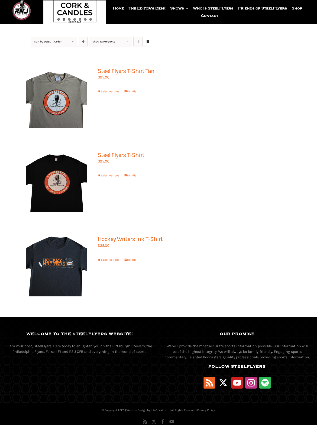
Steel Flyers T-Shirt (121, 155)
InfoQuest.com (160, 410)
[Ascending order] (83, 41)
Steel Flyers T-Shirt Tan (126, 71)
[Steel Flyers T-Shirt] (56, 181)
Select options (110, 91)
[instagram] (251, 383)
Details (131, 91)
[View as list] (147, 41)
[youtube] (237, 383)
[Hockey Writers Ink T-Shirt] (56, 265)
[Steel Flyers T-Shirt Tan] (56, 97)
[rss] (209, 383)
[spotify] (265, 383)
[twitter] (223, 383)
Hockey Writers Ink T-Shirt (130, 239)
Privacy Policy (206, 410)
